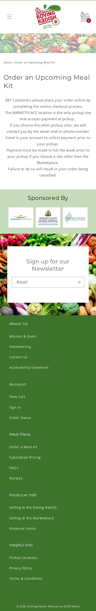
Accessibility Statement (29, 367)
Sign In (15, 407)
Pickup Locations (23, 557)
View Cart (17, 396)
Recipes (15, 478)
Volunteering (20, 346)
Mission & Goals (22, 336)
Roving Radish (37, 606)
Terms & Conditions (26, 578)
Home (7, 62)
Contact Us (18, 357)
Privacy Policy (20, 568)
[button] (9, 17)
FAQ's (14, 468)
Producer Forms (22, 528)
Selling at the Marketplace (31, 518)
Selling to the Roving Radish (33, 507)
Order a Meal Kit (23, 447)
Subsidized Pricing (25, 457)
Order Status (20, 418)
